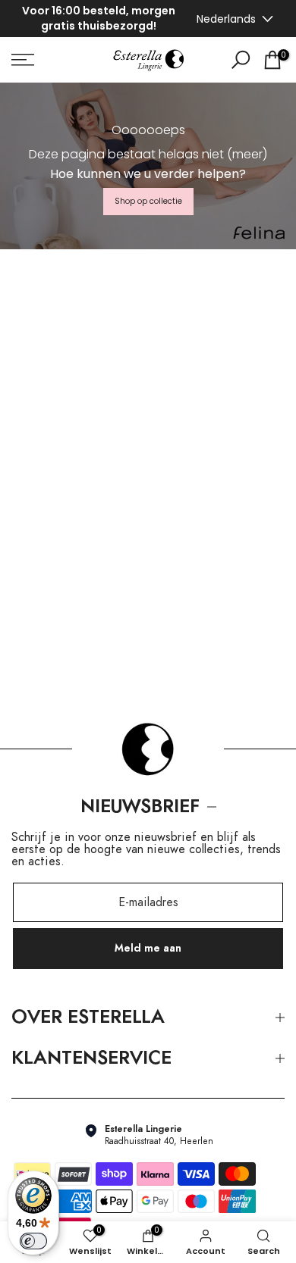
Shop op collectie (148, 199)
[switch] (33, 1241)
